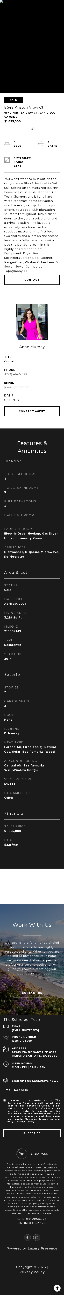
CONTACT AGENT (32, 411)
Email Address (15, 1090)
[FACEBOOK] (27, 1237)
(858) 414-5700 (15, 374)
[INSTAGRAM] (36, 1237)
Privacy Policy (24, 1121)
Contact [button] (32, 279)
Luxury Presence (43, 1248)
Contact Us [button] (32, 992)
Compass (48, 1167)
